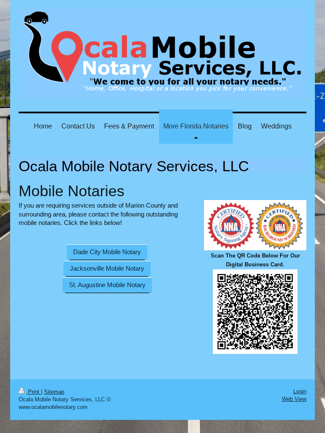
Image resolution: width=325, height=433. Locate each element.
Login (299, 391)
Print (33, 392)
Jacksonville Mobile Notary (107, 268)
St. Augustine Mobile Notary (107, 284)
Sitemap (54, 392)
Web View (294, 399)
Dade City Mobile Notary (107, 251)
